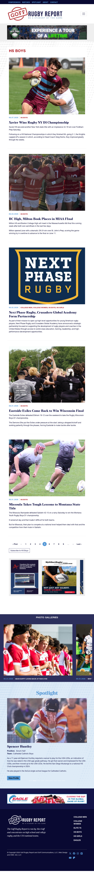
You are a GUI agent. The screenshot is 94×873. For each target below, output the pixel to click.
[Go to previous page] (21, 544)
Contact (54, 2)
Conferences (14, 2)
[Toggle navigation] (83, 14)
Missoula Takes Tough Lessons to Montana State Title (44, 506)
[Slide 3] (38, 779)
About (45, 2)
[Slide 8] (59, 779)
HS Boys (24, 118)
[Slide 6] (51, 779)
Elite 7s (77, 826)
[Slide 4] (43, 779)
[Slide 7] (55, 779)
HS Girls (60, 308)
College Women (40, 308)
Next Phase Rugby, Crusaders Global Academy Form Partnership (43, 314)
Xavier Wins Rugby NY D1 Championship (39, 123)
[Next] (88, 652)
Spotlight (36, 2)
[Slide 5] (47, 779)
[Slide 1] (30, 779)
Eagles (77, 838)
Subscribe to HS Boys (19, 550)
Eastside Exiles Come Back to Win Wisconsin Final (46, 411)
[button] (13, 738)
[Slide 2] (34, 779)
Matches (26, 2)
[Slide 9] (63, 779)
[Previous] (5, 652)
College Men (26, 308)
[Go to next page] (73, 544)
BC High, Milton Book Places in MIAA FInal (41, 219)
